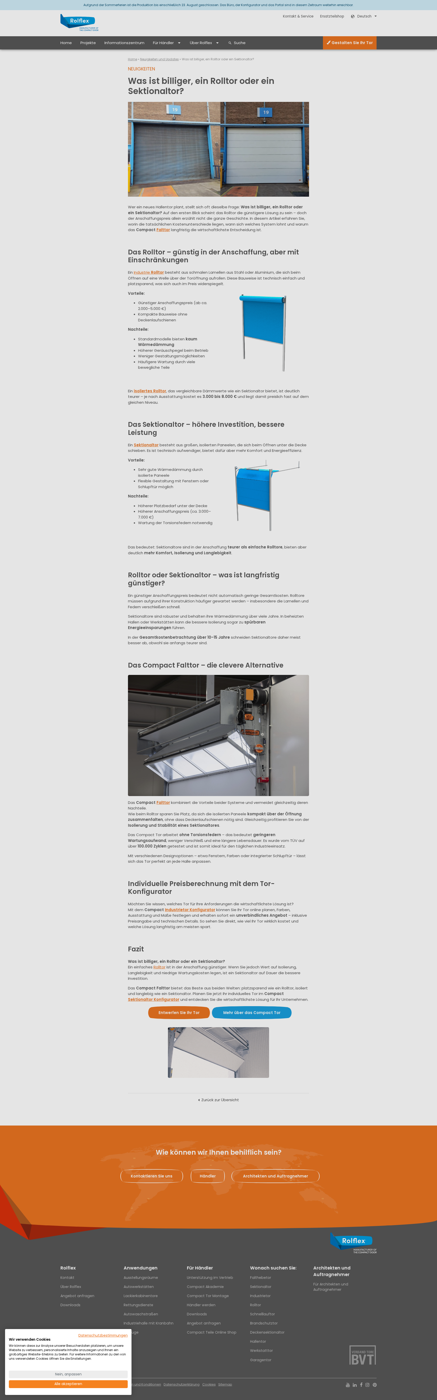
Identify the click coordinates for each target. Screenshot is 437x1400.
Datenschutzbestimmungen (103, 1335)
